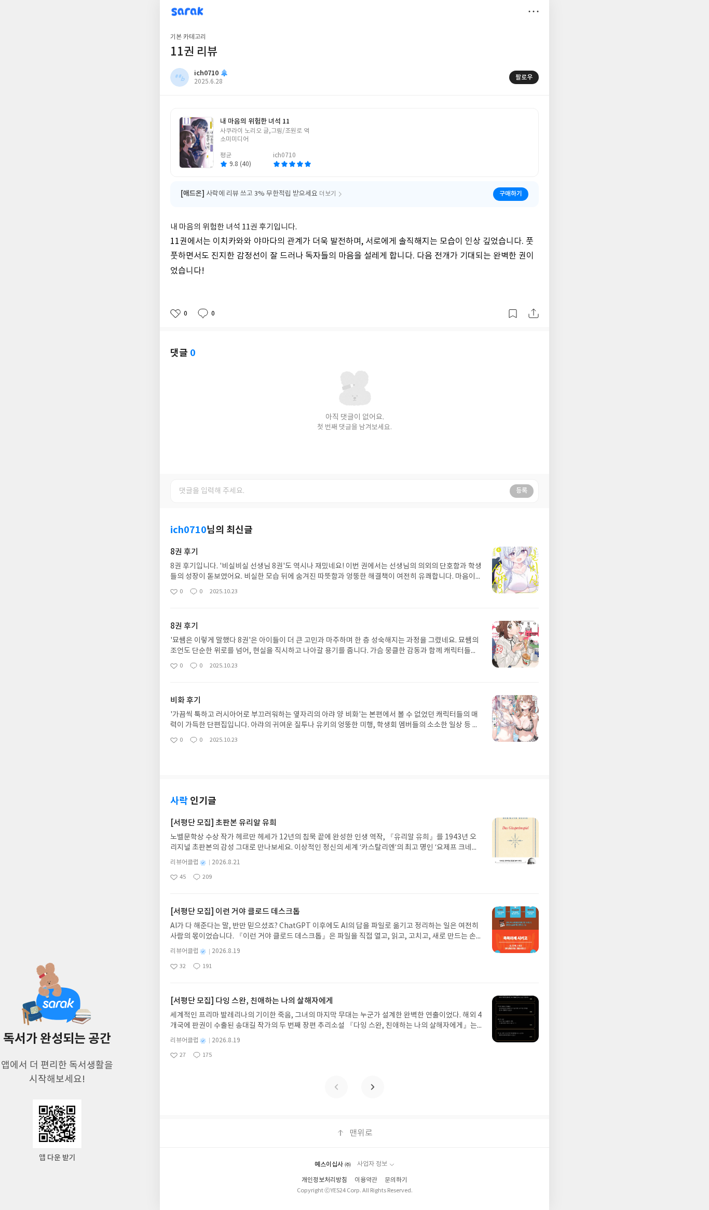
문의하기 (396, 1180)
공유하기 (533, 313)
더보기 (533, 11)
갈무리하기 (513, 313)
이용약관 (365, 1180)
